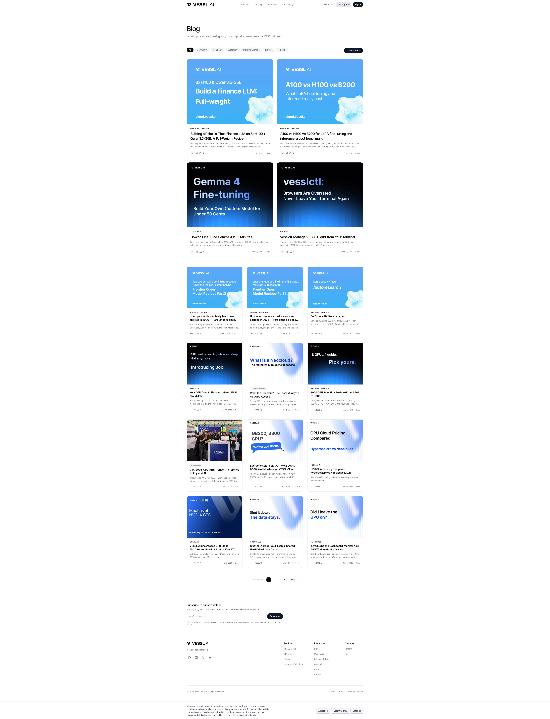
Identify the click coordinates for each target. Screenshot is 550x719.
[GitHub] (189, 657)
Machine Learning (251, 50)
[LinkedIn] (196, 657)
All (190, 50)
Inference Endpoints (293, 664)
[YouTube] (210, 657)
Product (244, 4)
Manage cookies (355, 691)
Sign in (358, 4)
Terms (341, 691)
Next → (294, 579)
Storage (288, 659)
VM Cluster (289, 654)
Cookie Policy (222, 715)
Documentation (321, 659)
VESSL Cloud (290, 649)
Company (288, 4)
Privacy (332, 691)
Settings (357, 710)
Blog (316, 649)
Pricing (259, 4)
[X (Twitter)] (203, 657)
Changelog (319, 664)
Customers (233, 50)
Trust (346, 654)
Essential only (340, 710)
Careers (348, 649)
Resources (272, 4)
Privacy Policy (272, 622)
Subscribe (275, 616)
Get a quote (344, 4)
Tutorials (282, 50)
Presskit (318, 674)
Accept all (323, 710)
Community (202, 50)
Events (317, 669)
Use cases (319, 654)
